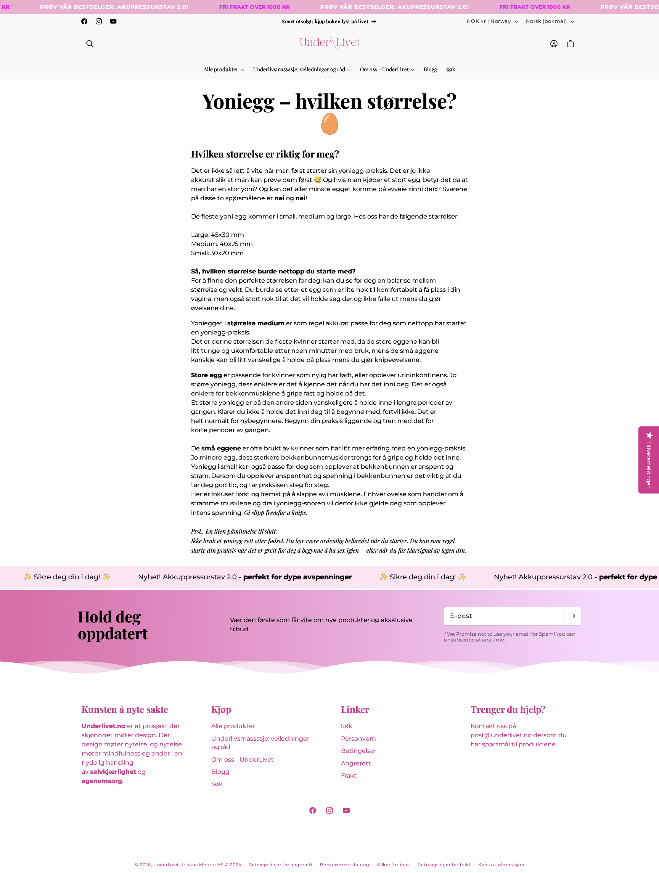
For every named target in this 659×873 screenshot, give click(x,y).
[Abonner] (572, 616)
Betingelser (358, 750)
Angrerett (356, 763)
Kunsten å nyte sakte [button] (125, 709)
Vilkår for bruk (393, 864)
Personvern (358, 738)
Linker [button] (355, 709)
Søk (217, 784)
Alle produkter (233, 726)
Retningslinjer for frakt (444, 864)
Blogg (220, 771)
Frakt (349, 775)
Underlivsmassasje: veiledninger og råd (260, 743)
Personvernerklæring (344, 864)
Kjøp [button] (221, 709)
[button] (90, 43)
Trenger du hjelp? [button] (508, 709)
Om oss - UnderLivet (242, 759)
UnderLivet (166, 864)
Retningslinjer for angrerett (281, 864)
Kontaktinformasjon (501, 864)
